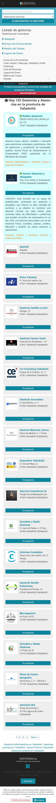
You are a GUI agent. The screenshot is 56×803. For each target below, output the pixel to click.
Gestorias (10, 83)
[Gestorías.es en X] (28, 766)
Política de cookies (21, 800)
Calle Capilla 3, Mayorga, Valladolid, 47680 (24, 63)
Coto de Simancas (12, 69)
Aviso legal (36, 771)
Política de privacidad (28, 774)
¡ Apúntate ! (28, 781)
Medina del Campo (14, 48)
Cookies (47, 771)
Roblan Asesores (32, 116)
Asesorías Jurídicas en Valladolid (27, 750)
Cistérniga (8, 66)
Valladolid (9, 39)
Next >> (35, 737)
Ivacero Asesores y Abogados (32, 175)
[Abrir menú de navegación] (3, 3)
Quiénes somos (10, 771)
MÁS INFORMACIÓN (28, 93)
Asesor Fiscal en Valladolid (40, 747)
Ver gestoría (28, 135)
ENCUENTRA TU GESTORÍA (29, 21)
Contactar (24, 771)
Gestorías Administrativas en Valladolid (23, 744)
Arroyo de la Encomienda (18, 43)
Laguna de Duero (13, 53)
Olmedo (7, 78)
